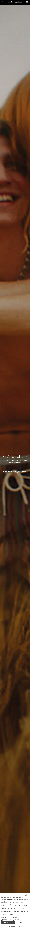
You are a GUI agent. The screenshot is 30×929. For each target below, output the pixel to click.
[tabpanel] (15, 464)
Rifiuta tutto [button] (22, 922)
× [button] (28, 895)
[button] (15, 926)
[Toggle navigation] (27, 1)
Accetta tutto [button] (8, 922)
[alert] (15, 911)
